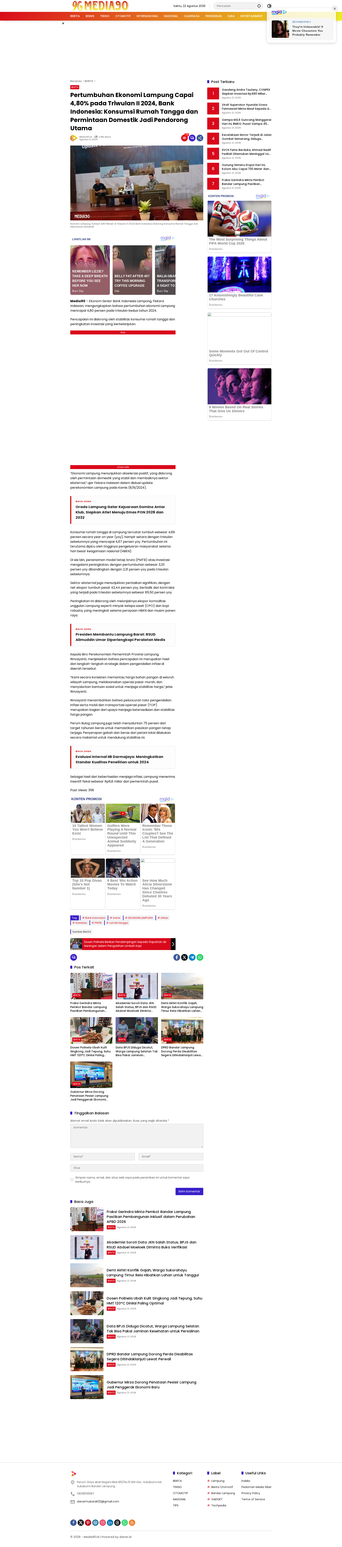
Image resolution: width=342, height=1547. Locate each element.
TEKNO (177, 1487)
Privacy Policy (250, 1493)
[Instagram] (103, 1522)
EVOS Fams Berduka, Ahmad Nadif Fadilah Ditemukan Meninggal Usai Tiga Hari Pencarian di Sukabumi (246, 152)
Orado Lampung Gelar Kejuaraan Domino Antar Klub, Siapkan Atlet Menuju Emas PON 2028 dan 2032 (120, 512)
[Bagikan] (200, 138)
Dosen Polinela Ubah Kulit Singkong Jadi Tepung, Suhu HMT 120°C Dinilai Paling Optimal (90, 1051)
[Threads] (117, 1522)
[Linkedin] (110, 1522)
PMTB (98, 923)
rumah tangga (118, 923)
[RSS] (132, 1522)
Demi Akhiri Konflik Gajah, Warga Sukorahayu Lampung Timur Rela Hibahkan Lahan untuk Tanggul (182, 1007)
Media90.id (85, 137)
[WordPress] (95, 1522)
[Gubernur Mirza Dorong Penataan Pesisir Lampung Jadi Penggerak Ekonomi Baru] (91, 1074)
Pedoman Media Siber (256, 1487)
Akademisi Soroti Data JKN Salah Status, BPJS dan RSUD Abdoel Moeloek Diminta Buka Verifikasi (136, 1007)
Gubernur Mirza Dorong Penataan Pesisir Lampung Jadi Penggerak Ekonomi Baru (89, 1096)
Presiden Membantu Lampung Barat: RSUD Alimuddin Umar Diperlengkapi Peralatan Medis (120, 637)
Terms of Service (253, 1499)
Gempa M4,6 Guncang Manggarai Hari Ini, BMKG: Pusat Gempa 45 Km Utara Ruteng (246, 122)
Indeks (245, 1481)
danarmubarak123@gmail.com (98, 1501)
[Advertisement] (171, 49)
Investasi (81, 923)
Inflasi (164, 918)
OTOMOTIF (180, 1493)
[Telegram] (192, 957)
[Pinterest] (88, 1522)
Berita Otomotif (222, 1487)
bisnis (116, 918)
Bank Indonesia (95, 918)
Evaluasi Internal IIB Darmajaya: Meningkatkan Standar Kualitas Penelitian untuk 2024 (119, 759)
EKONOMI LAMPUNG (140, 918)
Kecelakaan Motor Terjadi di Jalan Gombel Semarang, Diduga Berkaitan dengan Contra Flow (247, 137)
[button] (259, 6)
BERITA (74, 87)
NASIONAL (179, 1499)
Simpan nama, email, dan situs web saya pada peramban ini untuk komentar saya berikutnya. (132, 1180)
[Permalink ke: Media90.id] (74, 138)
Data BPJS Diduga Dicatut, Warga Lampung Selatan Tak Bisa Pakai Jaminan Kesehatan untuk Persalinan (137, 1051)
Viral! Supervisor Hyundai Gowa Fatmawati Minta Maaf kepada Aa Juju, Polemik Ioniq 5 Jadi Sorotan (246, 107)
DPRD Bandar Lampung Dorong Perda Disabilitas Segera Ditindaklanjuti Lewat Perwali (181, 1051)
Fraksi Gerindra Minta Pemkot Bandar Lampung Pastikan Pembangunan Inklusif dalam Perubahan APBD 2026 (88, 1007)
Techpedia (218, 1505)
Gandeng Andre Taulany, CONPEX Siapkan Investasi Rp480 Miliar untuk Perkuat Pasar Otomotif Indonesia (246, 92)
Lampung (217, 1481)
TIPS (176, 1505)
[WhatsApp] (200, 957)
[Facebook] (176, 957)
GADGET (217, 1499)
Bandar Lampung (223, 1493)
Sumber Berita (81, 932)
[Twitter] (184, 957)
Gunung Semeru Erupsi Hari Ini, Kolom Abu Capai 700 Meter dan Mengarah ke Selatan (245, 167)
